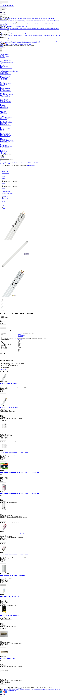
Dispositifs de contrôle (29, 31)
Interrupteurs (41, 31)
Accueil (3, 176)
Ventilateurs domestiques (35, 23)
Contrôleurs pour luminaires (36, 18)
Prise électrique (45, 31)
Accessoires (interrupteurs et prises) (9, 31)
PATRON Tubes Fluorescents (6, 196)
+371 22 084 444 (17, 688)
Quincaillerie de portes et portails (51, 29)
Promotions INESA (7, 44)
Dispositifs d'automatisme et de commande (16, 28)
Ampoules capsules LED (20, 35)
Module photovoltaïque (3, 143)
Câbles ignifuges (24, 26)
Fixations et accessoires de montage (51, 28)
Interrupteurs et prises (45, 162)
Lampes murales (2, 132)
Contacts (35, 689)
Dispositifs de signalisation (54, 20)
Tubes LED (26, 35)
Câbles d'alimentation (18, 26)
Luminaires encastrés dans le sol (5, 136)
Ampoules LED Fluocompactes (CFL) (33, 35)
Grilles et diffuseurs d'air (50, 23)
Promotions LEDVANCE (14, 44)
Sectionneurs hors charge (4, 99)
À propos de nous (25, 689)
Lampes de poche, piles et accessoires (24, 38)
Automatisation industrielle (12, 162)
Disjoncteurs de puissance (46, 20)
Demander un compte (7, 689)
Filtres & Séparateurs (10, 23)
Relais (1, 67)
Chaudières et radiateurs (4, 73)
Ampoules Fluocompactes (8, 33)
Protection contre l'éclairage (41, 29)
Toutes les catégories (7, 690)
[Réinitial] (10, 159)
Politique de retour (30, 689)
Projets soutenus (51, 689)
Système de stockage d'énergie (35, 42)
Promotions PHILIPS (28, 44)
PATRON (3, 184)
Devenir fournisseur (46, 689)
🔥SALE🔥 (9, 163)
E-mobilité (34, 28)
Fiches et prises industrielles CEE (41, 28)
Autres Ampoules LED (51, 35)
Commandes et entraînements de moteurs (35, 20)
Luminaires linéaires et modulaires (5, 126)
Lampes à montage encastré (4, 134)
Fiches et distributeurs (36, 31)
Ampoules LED (6, 35)
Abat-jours (17, 18)
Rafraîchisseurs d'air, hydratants (18, 23)
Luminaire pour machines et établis (5, 135)
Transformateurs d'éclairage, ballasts (9, 18)
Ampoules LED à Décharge (43, 35)
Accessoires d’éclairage (3, 162)
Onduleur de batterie (16, 42)
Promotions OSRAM (21, 44)
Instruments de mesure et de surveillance (6, 65)
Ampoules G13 (4, 179)
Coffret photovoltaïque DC (35, 41)
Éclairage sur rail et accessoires (5, 128)
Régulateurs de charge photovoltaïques (25, 42)
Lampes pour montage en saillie (5, 133)
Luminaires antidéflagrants (34, 38)
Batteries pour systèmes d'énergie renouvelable (24, 41)
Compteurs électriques (3, 69)
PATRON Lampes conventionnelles (7, 193)
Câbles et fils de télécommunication (9, 26)
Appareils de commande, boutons (9, 20)
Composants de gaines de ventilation (5, 74)
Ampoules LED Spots (12, 35)
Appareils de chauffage (3, 72)
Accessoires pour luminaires (23, 18)
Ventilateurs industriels (42, 23)
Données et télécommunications (28, 28)
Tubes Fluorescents (43, 33)
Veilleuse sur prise (3, 138)
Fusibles (59, 20)
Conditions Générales (39, 689)
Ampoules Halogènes (15, 33)
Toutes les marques (13, 690)
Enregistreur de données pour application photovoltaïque (47, 41)
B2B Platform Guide (57, 689)
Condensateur (29, 18)
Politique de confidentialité (15, 689)
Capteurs (27, 20)
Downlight (2, 129)
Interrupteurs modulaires (4, 66)
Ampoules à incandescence (29, 33)
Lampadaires (2, 130)
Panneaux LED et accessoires (4, 127)
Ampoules (3, 178)
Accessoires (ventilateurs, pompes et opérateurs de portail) (9, 71)
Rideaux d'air (5, 24)
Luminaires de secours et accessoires (52, 38)
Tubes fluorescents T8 (5, 173)
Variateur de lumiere (51, 31)
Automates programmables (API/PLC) (20, 20)
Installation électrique (38, 162)
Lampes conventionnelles (52, 162)
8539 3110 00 (20, 339)
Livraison (20, 689)
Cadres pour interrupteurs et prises (20, 31)
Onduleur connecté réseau (9, 42)
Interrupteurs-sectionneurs (11, 29)
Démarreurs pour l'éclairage (49, 18)
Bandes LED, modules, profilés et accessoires (11, 38)
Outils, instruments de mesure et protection (30, 29)
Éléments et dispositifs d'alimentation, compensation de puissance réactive (11, 98)
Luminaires (5, 163)
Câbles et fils (33, 162)
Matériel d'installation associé (19, 29)
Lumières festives (3, 137)
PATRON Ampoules (5, 206)
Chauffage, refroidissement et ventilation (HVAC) (23, 162)
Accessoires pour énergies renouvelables (10, 41)
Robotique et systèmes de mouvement (6, 68)
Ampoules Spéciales (22, 33)
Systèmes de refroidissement (27, 23)
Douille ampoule (42, 18)
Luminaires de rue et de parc (42, 38)
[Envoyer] (12, 159)
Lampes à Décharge (37, 33)
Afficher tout (2, 18)
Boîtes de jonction (7, 28)
